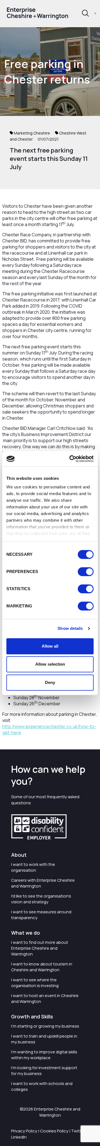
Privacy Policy (24, 1131)
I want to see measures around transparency (41, 915)
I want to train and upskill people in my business (44, 1039)
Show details (70, 628)
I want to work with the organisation (33, 867)
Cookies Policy (54, 1131)
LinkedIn (19, 1137)
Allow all (50, 646)
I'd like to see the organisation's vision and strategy (41, 899)
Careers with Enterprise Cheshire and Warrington (43, 883)
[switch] (86, 571)
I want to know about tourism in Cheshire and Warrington (41, 967)
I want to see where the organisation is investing (35, 982)
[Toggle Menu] (95, 13)
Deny (50, 682)
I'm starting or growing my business (45, 1026)
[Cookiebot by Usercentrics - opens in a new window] (71, 458)
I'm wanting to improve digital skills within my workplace (44, 1055)
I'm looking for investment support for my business (44, 1070)
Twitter (78, 1131)
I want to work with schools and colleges (41, 1086)
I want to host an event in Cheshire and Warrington (45, 998)
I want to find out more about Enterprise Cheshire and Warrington (39, 948)
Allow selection (50, 664)
